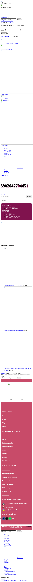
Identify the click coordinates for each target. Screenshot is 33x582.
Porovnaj (6, 573)
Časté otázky (6, 470)
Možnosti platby (6, 491)
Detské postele (11, 214)
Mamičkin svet (5, 175)
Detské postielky (12, 217)
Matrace (9, 213)
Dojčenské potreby (7, 443)
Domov (3, 373)
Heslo (3, 30)
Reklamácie (5, 495)
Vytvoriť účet (10, 22)
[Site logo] (5, 17)
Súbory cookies (6, 480)
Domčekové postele (13, 216)
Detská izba (6, 211)
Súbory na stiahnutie (8, 484)
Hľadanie (29, 196)
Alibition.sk (28, 526)
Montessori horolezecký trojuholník (13, 330)
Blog (3, 423)
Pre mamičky (6, 460)
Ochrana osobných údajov (9, 477)
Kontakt (4, 426)
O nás (4, 419)
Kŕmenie (5, 210)
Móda (4, 450)
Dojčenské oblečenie (7, 446)
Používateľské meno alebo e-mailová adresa (13, 25)
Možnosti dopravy (7, 488)
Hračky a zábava (12, 208)
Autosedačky (5, 435)
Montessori (6, 205)
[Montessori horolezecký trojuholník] (18, 328)
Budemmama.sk (6, 526)
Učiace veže (10, 207)
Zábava (4, 457)
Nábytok (4, 453)
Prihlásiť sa (4, 33)
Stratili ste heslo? (5, 36)
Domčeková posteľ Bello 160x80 (13, 285)
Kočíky (4, 439)
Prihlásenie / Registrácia (10, 574)
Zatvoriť (3, 194)
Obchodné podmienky (8, 473)
